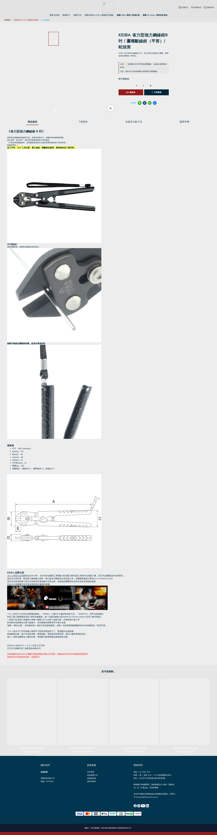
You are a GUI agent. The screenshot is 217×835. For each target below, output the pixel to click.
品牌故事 (44, 772)
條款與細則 (91, 781)
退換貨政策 (91, 778)
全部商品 (7, 20)
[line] (140, 103)
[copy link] (155, 103)
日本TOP (77, 15)
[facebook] (145, 103)
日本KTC (66, 15)
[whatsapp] (150, 103)
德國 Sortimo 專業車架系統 (155, 15)
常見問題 (90, 772)
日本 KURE (55, 15)
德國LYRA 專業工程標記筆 (128, 15)
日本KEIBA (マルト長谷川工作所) (99, 15)
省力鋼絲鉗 (46, 20)
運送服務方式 (92, 775)
